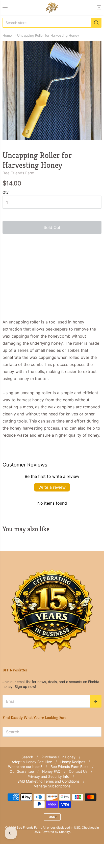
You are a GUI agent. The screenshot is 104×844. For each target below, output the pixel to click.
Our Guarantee (22, 771)
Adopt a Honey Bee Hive (32, 762)
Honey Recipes (72, 762)
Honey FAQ (51, 771)
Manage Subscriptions (52, 786)
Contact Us (78, 771)
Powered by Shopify (55, 832)
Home (7, 35)
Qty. (6, 192)
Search (27, 757)
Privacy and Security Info (48, 776)
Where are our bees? (25, 766)
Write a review (52, 487)
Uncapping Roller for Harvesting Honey (48, 35)
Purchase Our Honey (58, 757)
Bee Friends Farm (18, 173)
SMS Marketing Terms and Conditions (48, 781)
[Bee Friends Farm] (52, 8)
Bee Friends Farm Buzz (69, 766)
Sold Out (52, 227)
